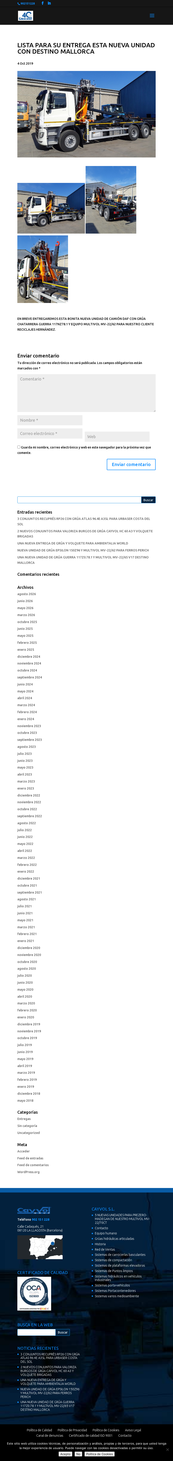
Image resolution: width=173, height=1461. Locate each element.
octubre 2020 (27, 962)
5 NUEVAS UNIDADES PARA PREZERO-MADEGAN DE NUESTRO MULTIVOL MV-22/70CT (122, 1218)
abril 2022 (24, 851)
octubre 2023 (27, 733)
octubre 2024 (27, 670)
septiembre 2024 (29, 677)
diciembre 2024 (28, 656)
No (78, 1454)
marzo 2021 (26, 927)
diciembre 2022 (28, 795)
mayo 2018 (25, 1100)
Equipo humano (106, 1233)
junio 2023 (25, 760)
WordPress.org (28, 1172)
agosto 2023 (26, 747)
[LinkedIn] (49, 3)
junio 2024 (25, 684)
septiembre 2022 (29, 816)
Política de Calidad (39, 1430)
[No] (167, 1449)
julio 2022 (24, 830)
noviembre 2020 (29, 955)
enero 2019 (25, 1086)
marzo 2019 (26, 1072)
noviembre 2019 (29, 1031)
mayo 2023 (25, 767)
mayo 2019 (25, 1059)
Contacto (101, 1228)
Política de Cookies (106, 1430)
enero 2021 (25, 941)
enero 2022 (25, 871)
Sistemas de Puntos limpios (114, 1271)
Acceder (23, 1151)
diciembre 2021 (28, 878)
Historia (100, 1244)
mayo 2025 (25, 635)
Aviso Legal (133, 1430)
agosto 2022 (26, 823)
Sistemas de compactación (113, 1260)
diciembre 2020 (28, 948)
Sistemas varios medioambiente (117, 1296)
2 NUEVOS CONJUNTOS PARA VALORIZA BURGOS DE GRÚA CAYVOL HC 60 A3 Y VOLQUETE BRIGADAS (48, 1371)
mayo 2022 (25, 844)
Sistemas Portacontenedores (115, 1291)
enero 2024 (25, 719)
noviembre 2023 (29, 726)
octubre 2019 (27, 1038)
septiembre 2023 (29, 740)
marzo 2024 (26, 705)
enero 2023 (25, 788)
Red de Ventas (105, 1249)
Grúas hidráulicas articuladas (114, 1238)
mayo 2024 (25, 691)
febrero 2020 (27, 1010)
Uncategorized (28, 1133)
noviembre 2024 (29, 663)
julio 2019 (24, 1045)
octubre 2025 (27, 622)
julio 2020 (24, 975)
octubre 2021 (27, 885)
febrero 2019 (27, 1079)
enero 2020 (25, 1017)
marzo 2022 (26, 858)
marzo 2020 (26, 1003)
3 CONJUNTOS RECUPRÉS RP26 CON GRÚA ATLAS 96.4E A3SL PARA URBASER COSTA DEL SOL (50, 1358)
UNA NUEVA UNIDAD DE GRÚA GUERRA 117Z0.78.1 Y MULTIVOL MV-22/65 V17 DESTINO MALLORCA (47, 1405)
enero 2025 (25, 649)
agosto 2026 (26, 594)
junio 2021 (25, 913)
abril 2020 (24, 996)
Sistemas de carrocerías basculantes (120, 1254)
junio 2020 (25, 982)
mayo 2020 (25, 989)
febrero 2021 (27, 934)
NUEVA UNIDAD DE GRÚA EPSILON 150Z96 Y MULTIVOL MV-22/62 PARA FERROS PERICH (83, 550)
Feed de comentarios (33, 1165)
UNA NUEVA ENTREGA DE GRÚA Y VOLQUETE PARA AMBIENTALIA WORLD (72, 543)
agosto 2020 (26, 968)
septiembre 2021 (29, 892)
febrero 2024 (27, 712)
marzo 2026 (26, 615)
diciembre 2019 (28, 1024)
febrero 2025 (27, 642)
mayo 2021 (25, 920)
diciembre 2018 (28, 1093)
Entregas (24, 1119)
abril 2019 (24, 1066)
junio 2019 (25, 1052)
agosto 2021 (26, 899)
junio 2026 (25, 601)
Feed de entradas (30, 1158)
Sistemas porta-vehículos (112, 1285)
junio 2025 (25, 628)
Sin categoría (27, 1126)
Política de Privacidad (72, 1430)
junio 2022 (25, 837)
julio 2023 (24, 754)
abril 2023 (24, 774)
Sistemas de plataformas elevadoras (120, 1265)
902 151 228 (40, 1219)
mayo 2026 (25, 608)
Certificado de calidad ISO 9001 (91, 1435)
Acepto (65, 1454)
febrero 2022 (27, 865)
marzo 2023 (26, 781)
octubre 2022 (27, 809)
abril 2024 (24, 698)
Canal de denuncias (49, 1435)
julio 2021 (24, 906)
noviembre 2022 (29, 802)
